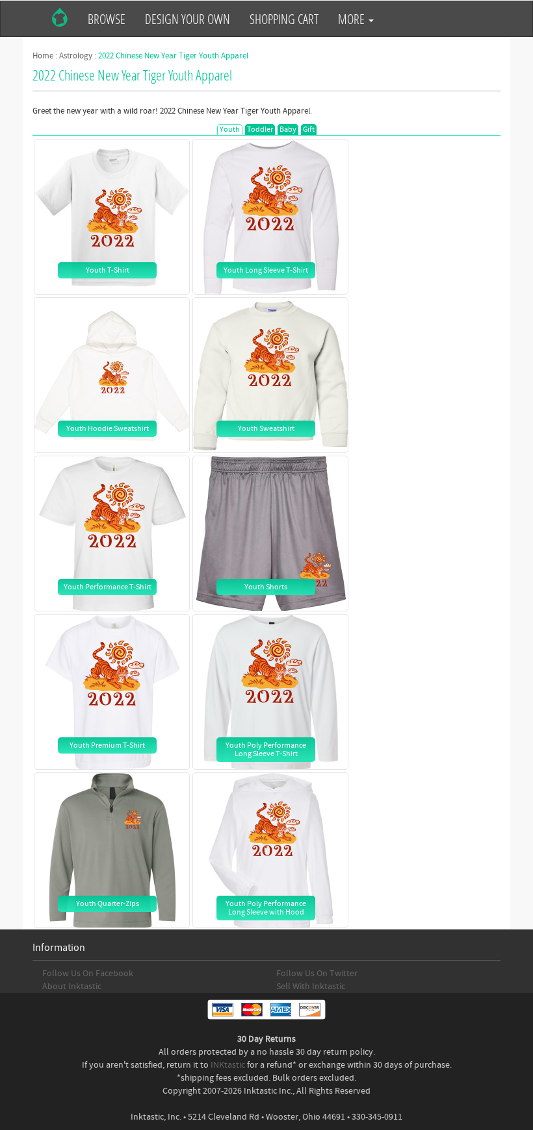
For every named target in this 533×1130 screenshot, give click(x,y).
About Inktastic (71, 986)
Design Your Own (187, 18)
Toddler (260, 129)
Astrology (75, 56)
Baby (288, 129)
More (352, 18)
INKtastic (228, 1065)
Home (42, 56)
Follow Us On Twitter (317, 973)
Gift (309, 129)
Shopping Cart (284, 18)
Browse (106, 18)
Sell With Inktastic (310, 986)
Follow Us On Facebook (87, 973)
